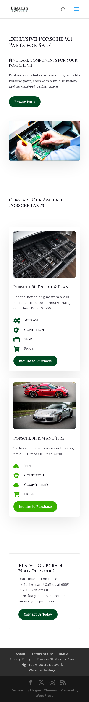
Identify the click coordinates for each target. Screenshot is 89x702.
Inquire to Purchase (35, 361)
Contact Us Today (38, 614)
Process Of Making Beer (55, 659)
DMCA (63, 654)
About (21, 654)
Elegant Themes (43, 690)
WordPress (44, 695)
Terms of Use (42, 654)
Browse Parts (24, 102)
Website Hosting (42, 670)
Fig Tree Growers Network (42, 664)
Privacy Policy (20, 659)
